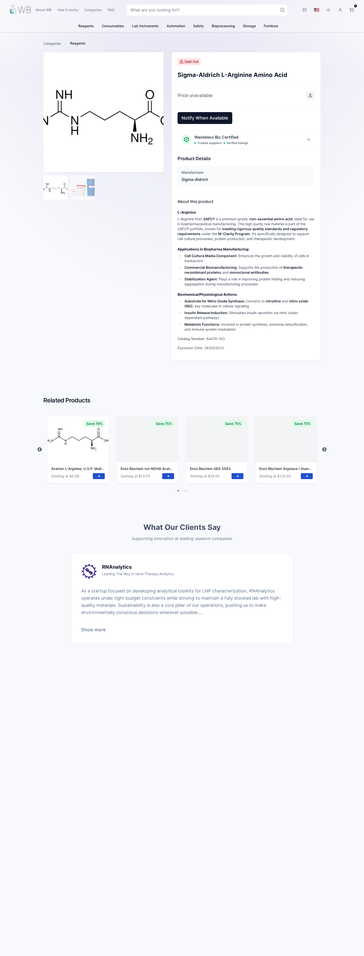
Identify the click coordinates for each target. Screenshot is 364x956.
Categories (93, 10)
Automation (176, 26)
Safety (198, 26)
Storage (249, 26)
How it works (67, 10)
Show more (93, 629)
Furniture (271, 26)
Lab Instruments (145, 26)
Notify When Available (205, 118)
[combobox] (207, 10)
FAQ (111, 10)
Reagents (86, 26)
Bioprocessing (223, 26)
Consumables (113, 26)
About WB (43, 10)
